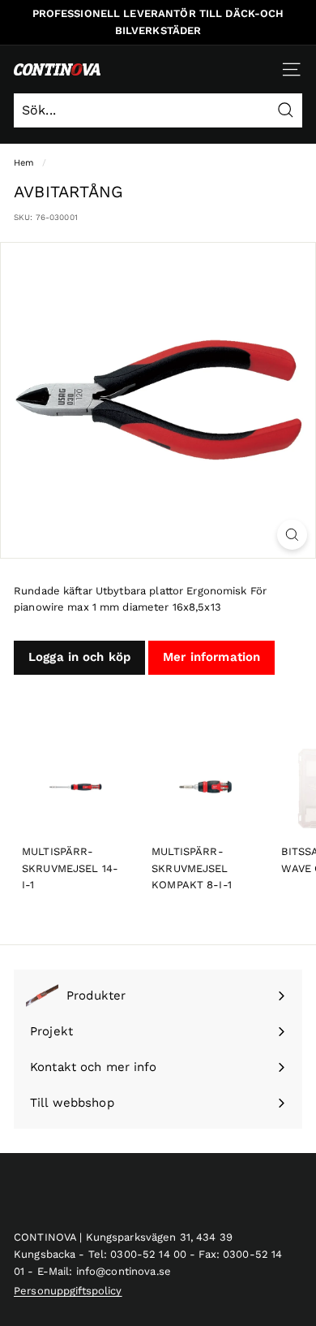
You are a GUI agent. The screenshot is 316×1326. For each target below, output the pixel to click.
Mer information (211, 657)
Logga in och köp (79, 657)
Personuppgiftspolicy (68, 1291)
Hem (24, 163)
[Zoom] (292, 535)
